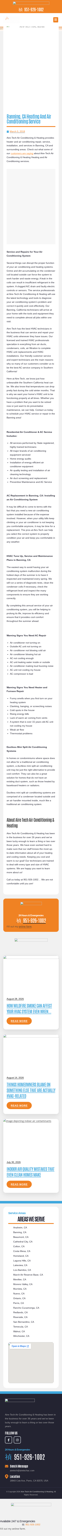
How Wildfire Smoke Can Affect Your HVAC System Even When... (29, 1008)
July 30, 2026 (14, 1162)
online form (25, 926)
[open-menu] (55, 19)
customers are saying (22, 153)
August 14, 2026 (15, 1077)
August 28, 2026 (15, 999)
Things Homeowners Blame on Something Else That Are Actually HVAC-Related (31, 1090)
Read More (19, 1021)
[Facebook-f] (8, 1439)
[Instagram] (17, 1439)
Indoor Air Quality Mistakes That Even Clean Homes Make (30, 1171)
